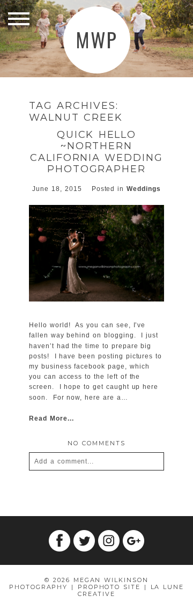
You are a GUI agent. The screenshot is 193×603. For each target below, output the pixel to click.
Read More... (51, 418)
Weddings (144, 189)
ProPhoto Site (109, 587)
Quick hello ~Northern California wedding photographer (97, 152)
